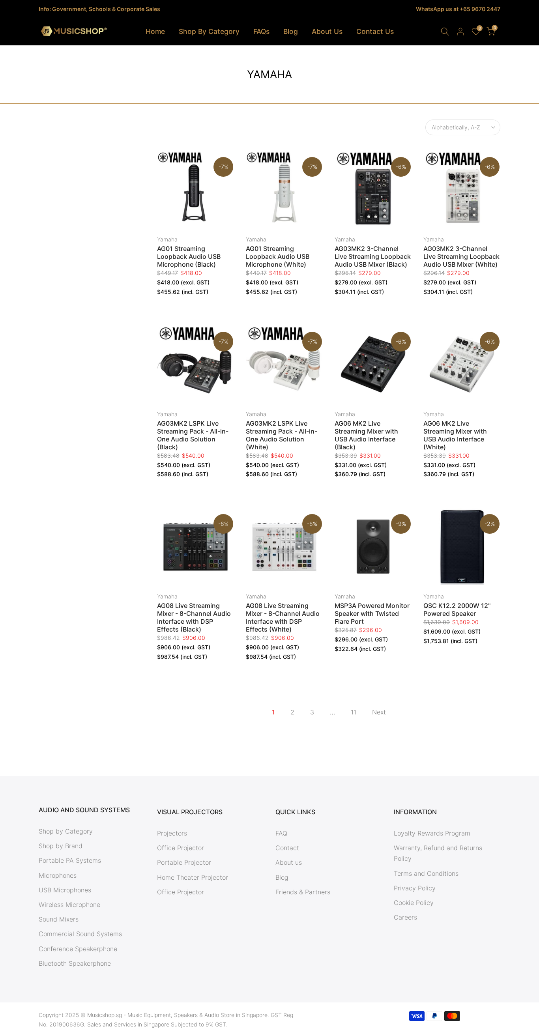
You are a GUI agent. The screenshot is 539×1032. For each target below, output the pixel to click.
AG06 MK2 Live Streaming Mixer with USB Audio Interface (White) (455, 435)
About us (288, 862)
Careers (405, 917)
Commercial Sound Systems (80, 934)
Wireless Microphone (69, 905)
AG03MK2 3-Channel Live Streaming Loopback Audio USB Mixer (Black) (373, 256)
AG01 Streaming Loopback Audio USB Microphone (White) (277, 256)
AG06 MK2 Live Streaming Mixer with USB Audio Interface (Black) (366, 435)
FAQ (281, 833)
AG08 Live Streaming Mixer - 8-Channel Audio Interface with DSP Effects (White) (283, 617)
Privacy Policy (415, 888)
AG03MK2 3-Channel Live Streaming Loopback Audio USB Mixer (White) (461, 256)
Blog (290, 31)
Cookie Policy (414, 903)
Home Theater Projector (192, 877)
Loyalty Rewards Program (432, 833)
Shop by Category (66, 831)
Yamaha (167, 239)
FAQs (261, 31)
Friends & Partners (302, 892)
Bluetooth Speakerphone (75, 963)
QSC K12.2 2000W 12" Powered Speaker (456, 609)
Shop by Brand (60, 846)
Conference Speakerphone (78, 949)
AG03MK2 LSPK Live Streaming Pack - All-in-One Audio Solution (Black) (192, 435)
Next (379, 712)
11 (353, 712)
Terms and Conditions (426, 873)
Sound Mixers (59, 919)
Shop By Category (209, 31)
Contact (287, 848)
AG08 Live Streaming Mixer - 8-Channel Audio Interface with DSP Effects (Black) (194, 617)
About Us (327, 31)
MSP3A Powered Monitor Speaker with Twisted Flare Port (372, 613)
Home (155, 31)
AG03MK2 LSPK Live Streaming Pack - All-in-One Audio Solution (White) (281, 435)
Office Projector (180, 848)
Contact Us (375, 31)
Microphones (58, 875)
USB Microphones (65, 890)
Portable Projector (184, 862)
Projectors (172, 833)
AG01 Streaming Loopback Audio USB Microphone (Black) (189, 256)
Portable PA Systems (70, 860)
